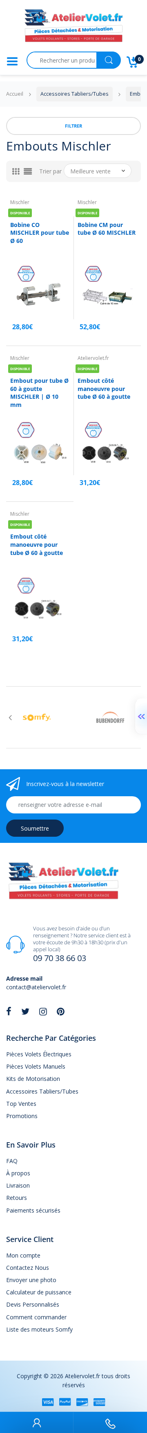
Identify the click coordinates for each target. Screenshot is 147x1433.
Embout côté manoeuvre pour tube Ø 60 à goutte (104, 388)
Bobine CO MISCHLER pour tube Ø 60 (39, 233)
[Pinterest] (61, 1011)
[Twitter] (25, 1011)
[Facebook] (8, 1011)
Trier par (50, 171)
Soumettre (35, 828)
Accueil (14, 93)
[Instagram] (43, 1011)
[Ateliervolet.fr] (73, 28)
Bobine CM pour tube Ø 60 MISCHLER (107, 229)
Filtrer (73, 126)
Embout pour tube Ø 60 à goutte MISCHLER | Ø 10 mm (39, 393)
